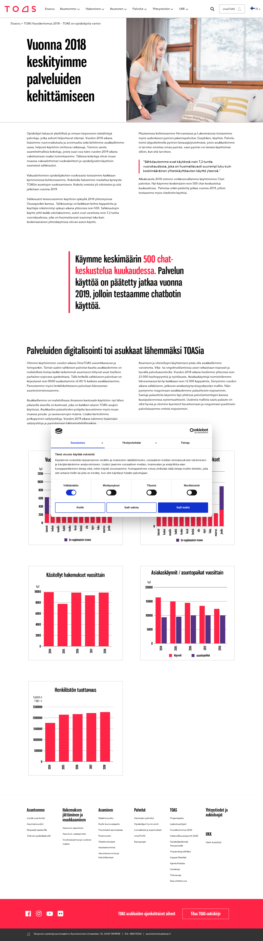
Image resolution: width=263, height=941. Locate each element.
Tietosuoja (175, 875)
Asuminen (116, 9)
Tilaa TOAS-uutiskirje (206, 913)
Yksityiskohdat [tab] (131, 442)
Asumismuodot (35, 824)
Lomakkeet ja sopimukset (148, 829)
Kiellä (80, 507)
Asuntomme (68, 9)
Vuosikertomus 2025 (181, 829)
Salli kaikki (183, 507)
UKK (182, 9)
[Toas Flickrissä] (61, 914)
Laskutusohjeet (178, 824)
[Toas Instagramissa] (40, 914)
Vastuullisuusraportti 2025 (184, 835)
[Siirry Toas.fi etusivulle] (20, 9)
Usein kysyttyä (213, 842)
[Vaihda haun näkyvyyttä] (212, 9)
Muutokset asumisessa (110, 829)
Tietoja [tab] (185, 442)
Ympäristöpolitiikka (180, 851)
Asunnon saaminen (73, 827)
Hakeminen (93, 9)
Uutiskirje (175, 869)
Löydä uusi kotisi (36, 818)
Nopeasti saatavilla (37, 829)
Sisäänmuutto (105, 818)
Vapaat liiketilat (178, 857)
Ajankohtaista (177, 863)
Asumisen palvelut (144, 818)
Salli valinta (131, 507)
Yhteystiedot (161, 9)
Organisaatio (177, 818)
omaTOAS (229, 9)
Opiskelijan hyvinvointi (146, 824)
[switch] (111, 493)
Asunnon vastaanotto (74, 833)
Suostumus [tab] (78, 442)
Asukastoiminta (106, 847)
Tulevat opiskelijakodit (39, 835)
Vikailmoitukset (106, 841)
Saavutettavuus (178, 880)
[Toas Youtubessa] (51, 914)
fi (257, 9)
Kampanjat (140, 841)
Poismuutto (104, 835)
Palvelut (138, 9)
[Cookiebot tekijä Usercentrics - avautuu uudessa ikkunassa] (192, 431)
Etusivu (50, 9)
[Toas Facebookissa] (29, 914)
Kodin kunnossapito (109, 824)
